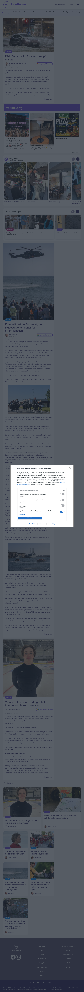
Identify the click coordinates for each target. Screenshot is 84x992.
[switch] (62, 494)
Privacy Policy (51, 524)
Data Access (42, 524)
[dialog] (42, 496)
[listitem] (42, 490)
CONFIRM (30, 518)
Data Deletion (32, 524)
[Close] (70, 468)
